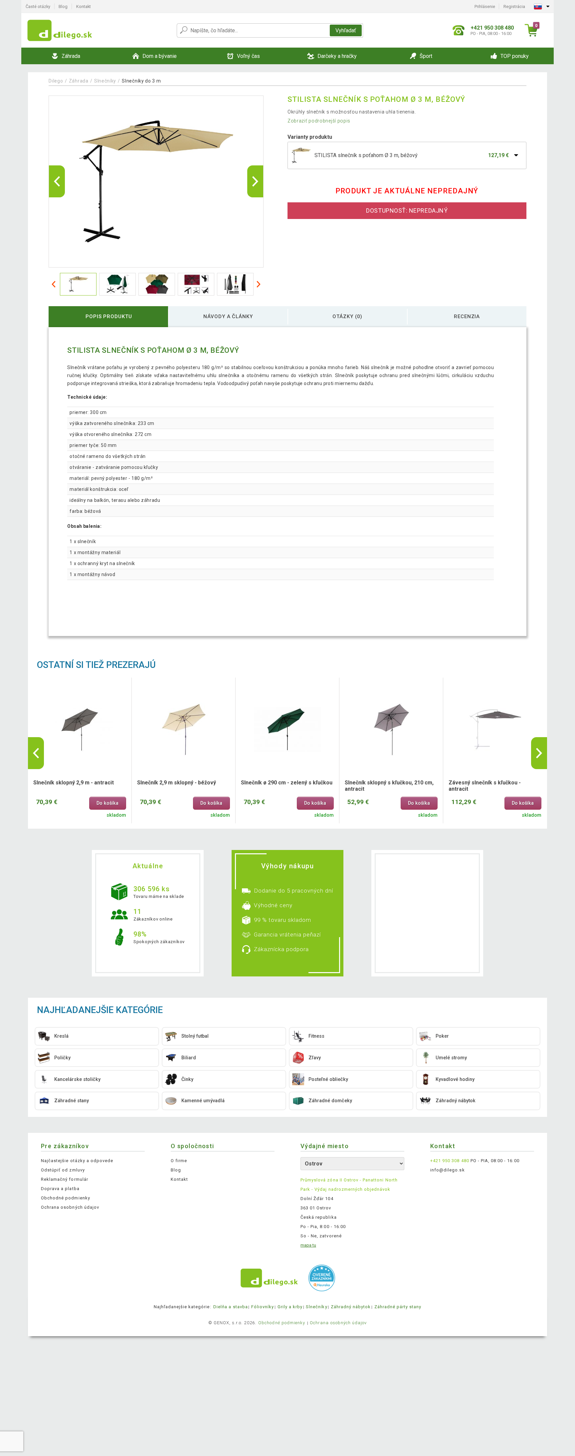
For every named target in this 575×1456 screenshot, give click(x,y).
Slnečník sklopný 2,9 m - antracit (73, 782)
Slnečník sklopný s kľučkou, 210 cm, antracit (389, 785)
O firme (179, 1160)
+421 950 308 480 (449, 1160)
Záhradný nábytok (351, 1306)
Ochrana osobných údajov (70, 1207)
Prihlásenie (485, 6)
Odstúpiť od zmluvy (63, 1169)
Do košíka (107, 803)
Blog (63, 6)
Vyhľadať (345, 30)
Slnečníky (105, 81)
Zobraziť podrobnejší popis (319, 120)
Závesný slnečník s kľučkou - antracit (485, 785)
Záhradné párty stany (398, 1306)
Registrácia (514, 6)
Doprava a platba (60, 1188)
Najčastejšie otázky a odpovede (77, 1160)
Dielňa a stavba (230, 1306)
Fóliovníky (262, 1306)
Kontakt (83, 6)
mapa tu (308, 1245)
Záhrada (79, 81)
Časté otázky (38, 6)
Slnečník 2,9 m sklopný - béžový (176, 782)
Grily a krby (290, 1306)
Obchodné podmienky (65, 1197)
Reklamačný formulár (64, 1179)
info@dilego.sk (447, 1169)
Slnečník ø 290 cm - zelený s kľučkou (286, 782)
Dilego (56, 81)
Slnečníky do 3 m (141, 81)
